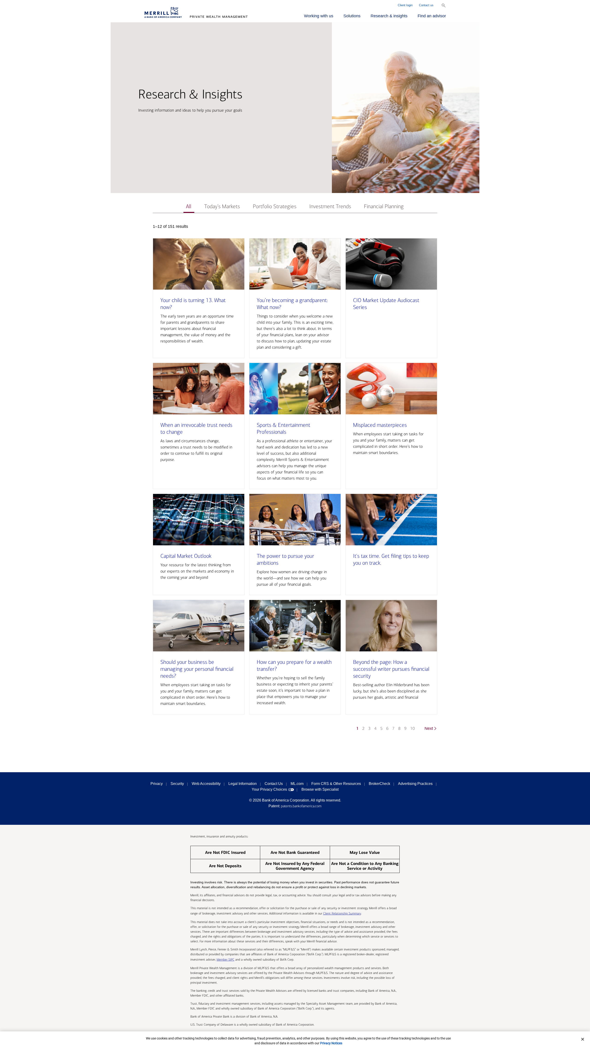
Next (429, 728)
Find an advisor (432, 16)
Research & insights (389, 16)
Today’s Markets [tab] (222, 206)
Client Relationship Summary (342, 913)
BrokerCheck (379, 784)
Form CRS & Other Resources (336, 784)
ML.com (297, 784)
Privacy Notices (331, 1043)
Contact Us (274, 784)
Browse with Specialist (320, 789)
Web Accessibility (206, 784)
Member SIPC (225, 960)
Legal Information (242, 784)
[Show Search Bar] (443, 5)
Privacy (156, 784)
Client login (405, 5)
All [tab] (188, 206)
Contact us (426, 5)
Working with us (318, 16)
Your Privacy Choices (269, 789)
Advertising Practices (415, 784)
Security (177, 784)
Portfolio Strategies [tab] (274, 206)
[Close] (583, 1039)
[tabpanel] (295, 480)
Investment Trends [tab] (330, 206)
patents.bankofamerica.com (301, 806)
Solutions (351, 16)
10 (412, 728)
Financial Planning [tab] (384, 206)
